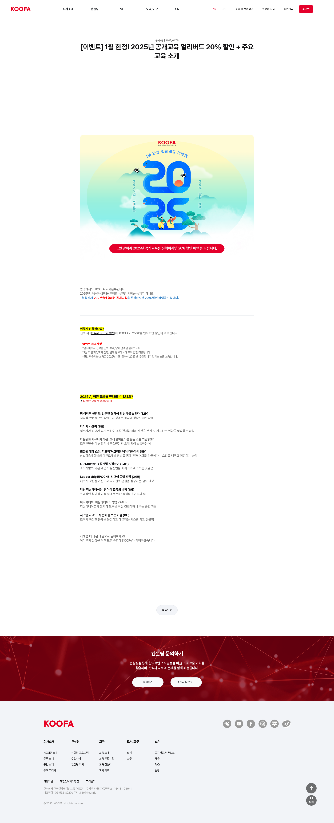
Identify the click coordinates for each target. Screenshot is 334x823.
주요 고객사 (49, 770)
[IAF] (274, 724)
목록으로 (167, 610)
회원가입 (288, 9)
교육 (121, 9)
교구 (129, 758)
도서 (129, 752)
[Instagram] (263, 724)
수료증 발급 (268, 9)
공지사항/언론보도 (165, 752)
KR (214, 9)
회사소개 (68, 9)
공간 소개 (48, 764)
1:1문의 (311, 800)
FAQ (157, 764)
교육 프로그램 (106, 758)
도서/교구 (152, 9)
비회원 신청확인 (244, 9)
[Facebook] (251, 724)
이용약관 (48, 781)
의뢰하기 (148, 682)
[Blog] (286, 724)
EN (223, 9)
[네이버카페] (227, 724)
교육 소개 (104, 752)
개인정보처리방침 (69, 781)
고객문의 (91, 781)
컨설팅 (94, 9)
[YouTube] (239, 724)
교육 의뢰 (104, 770)
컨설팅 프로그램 (80, 752)
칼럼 (157, 770)
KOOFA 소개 (50, 752)
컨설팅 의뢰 (77, 764)
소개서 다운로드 (186, 682)
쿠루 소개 (48, 758)
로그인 (306, 9)
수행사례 (76, 758)
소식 (176, 9)
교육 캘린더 (105, 764)
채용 (157, 758)
